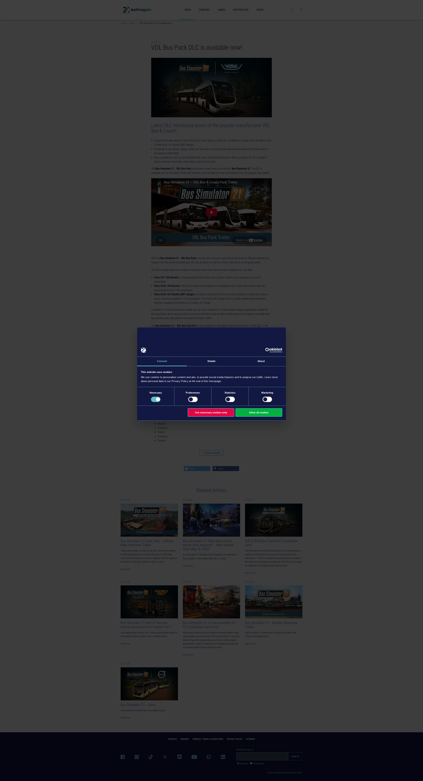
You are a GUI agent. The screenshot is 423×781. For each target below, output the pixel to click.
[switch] (193, 399)
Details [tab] (212, 361)
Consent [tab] (162, 361)
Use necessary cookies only (211, 412)
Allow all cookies (259, 412)
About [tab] (261, 361)
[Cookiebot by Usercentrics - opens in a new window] (267, 350)
